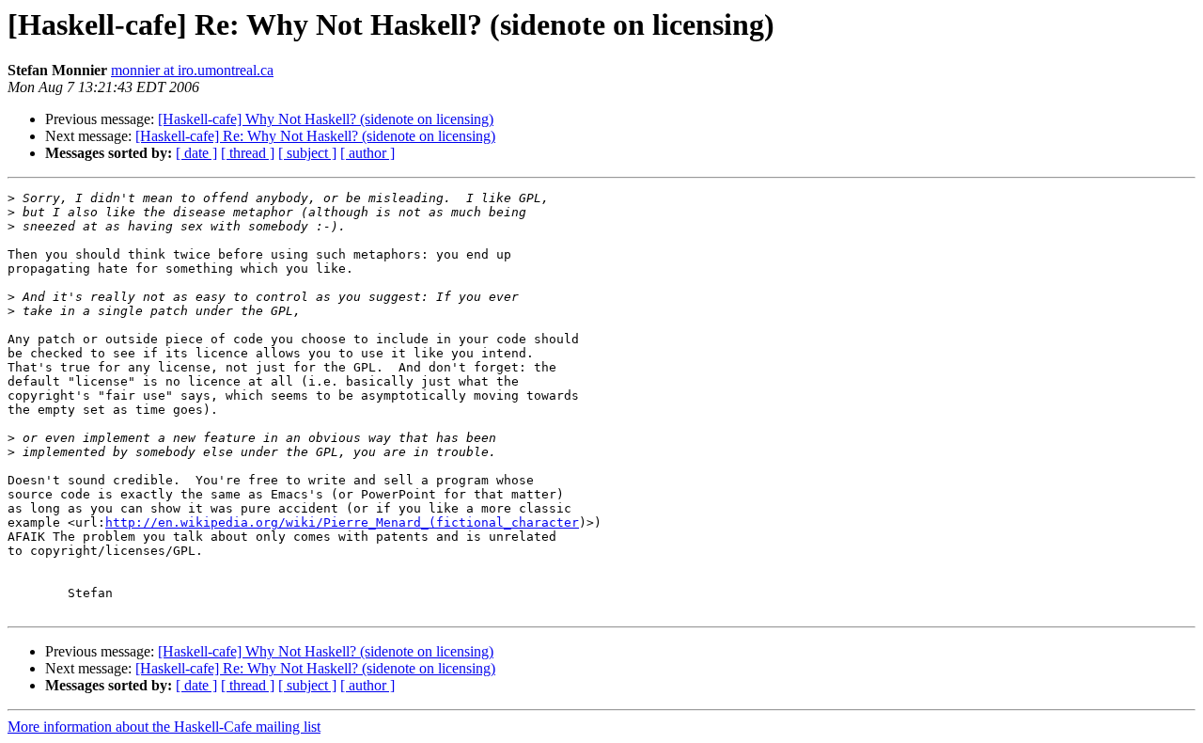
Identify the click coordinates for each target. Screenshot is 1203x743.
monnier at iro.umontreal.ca (192, 70)
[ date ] (196, 153)
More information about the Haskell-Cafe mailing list (164, 727)
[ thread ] (247, 153)
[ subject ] (307, 153)
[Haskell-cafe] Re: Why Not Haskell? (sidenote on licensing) (315, 136)
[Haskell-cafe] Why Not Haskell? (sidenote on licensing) (325, 119)
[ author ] (367, 153)
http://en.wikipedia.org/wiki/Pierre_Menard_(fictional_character (342, 522)
